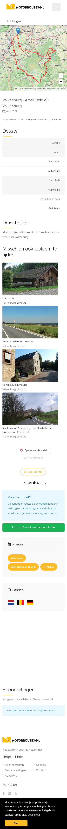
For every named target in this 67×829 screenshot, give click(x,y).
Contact (41, 770)
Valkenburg (54, 171)
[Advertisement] (33, 646)
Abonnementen (14, 764)
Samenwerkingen (15, 770)
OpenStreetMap (40, 88)
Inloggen (15, 21)
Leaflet (20, 88)
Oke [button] (16, 823)
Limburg (22, 302)
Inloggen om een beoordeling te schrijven (43, 119)
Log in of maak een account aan (33, 527)
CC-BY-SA (61, 88)
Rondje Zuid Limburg (14, 384)
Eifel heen (8, 298)
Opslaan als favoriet (36, 450)
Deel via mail (34, 471)
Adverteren (11, 775)
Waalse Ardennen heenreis (18, 341)
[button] (18, 31)
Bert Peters (54, 208)
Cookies (41, 764)
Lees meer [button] (34, 814)
